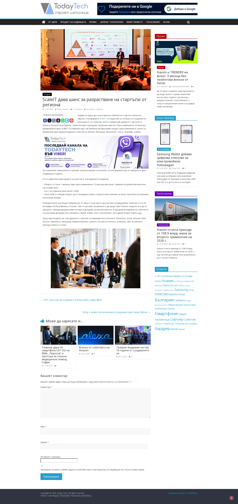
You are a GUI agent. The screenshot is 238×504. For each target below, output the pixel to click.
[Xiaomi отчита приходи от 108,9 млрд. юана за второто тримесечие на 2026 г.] (176, 200)
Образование (175, 304)
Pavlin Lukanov (62, 109)
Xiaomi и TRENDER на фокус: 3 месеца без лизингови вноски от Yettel (172, 77)
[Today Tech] (64, 4)
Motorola (168, 285)
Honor (158, 281)
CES (183, 276)
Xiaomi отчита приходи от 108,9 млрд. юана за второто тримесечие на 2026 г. (174, 234)
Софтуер (176, 319)
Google (188, 276)
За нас (166, 22)
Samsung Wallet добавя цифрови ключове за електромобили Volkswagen (174, 159)
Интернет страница (50, 456)
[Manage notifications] (231, 498)
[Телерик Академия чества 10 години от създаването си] (133, 327)
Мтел (165, 305)
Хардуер (162, 328)
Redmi (171, 290)
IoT (175, 281)
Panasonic (158, 290)
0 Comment (77, 109)
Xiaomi (172, 294)
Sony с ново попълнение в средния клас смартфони (117, 312)
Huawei (168, 280)
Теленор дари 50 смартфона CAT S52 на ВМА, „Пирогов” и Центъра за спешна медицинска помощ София (56, 355)
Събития (99, 109)
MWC (176, 285)
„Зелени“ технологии (111, 22)
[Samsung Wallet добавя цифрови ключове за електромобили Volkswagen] (176, 124)
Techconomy (153, 22)
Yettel (181, 294)
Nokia (181, 285)
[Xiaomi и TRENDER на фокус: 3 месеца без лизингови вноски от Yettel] (176, 42)
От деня (52, 22)
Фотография (191, 323)
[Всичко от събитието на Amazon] (95, 327)
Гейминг (180, 300)
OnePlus (187, 286)
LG (192, 281)
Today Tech (175, 168)
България (90, 109)
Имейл (44, 442)
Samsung (181, 289)
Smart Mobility (134, 22)
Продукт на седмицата (73, 22)
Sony (191, 289)
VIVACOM (161, 294)
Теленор (179, 323)
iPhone (180, 281)
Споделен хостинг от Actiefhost (183, 493)
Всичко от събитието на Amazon (94, 349)
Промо (93, 22)
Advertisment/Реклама (180, 86)
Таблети (158, 323)
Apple (177, 276)
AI (162, 276)
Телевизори (169, 323)
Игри (189, 300)
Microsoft (159, 285)
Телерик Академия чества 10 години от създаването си (132, 350)
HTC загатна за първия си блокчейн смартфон (71, 299)
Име (43, 426)
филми (182, 329)
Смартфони (166, 313)
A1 (159, 276)
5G (156, 276)
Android (168, 276)
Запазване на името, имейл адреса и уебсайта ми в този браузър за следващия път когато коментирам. (92, 469)
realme (166, 290)
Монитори (159, 305)
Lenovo (187, 281)
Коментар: (46, 387)
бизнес (175, 329)
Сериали (171, 308)
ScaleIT (103, 118)
